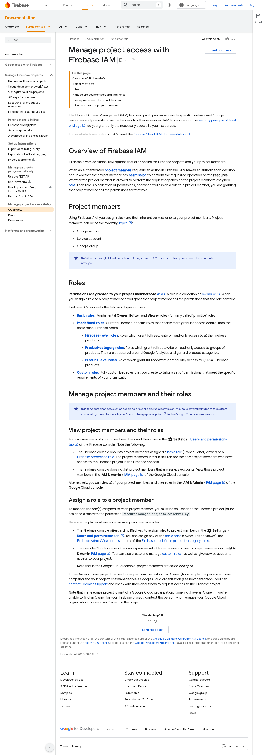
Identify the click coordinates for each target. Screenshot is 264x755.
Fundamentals (36, 26)
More (106, 5)
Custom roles (88, 373)
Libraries (65, 699)
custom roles (172, 554)
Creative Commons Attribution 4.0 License (179, 638)
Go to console (233, 5)
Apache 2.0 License (97, 643)
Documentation (20, 17)
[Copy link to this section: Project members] (125, 207)
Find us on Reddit (136, 686)
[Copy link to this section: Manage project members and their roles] (195, 394)
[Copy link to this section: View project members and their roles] (167, 430)
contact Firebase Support (88, 584)
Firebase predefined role (95, 457)
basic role (174, 452)
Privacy (76, 746)
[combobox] (142, 5)
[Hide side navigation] (50, 747)
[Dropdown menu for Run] (73, 5)
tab (98, 536)
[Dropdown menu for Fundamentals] (50, 27)
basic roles (173, 536)
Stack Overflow (199, 686)
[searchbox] (28, 40)
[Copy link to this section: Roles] (89, 283)
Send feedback (220, 50)
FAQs (192, 713)
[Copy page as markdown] (133, 60)
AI (60, 26)
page (131, 475)
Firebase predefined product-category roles (175, 541)
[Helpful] (227, 39)
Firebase (74, 39)
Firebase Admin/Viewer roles (98, 541)
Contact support (199, 680)
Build (45, 5)
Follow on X (132, 693)
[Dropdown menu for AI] (67, 27)
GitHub (65, 706)
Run (65, 5)
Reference (122, 26)
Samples (143, 26)
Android (112, 729)
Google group (198, 693)
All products (210, 729)
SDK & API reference (73, 686)
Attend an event (135, 706)
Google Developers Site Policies (154, 643)
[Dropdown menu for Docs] (94, 5)
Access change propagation (143, 414)
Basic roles (86, 316)
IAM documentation (160, 134)
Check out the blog (137, 680)
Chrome (131, 729)
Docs (85, 5)
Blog (214, 5)
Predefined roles (90, 323)
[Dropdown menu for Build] (54, 5)
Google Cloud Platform (179, 729)
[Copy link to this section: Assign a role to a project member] (158, 500)
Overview (12, 26)
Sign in (254, 5)
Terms (64, 746)
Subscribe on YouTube (139, 699)
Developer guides (71, 680)
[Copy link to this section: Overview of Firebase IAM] (151, 151)
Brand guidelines (200, 706)
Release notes (198, 699)
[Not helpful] (233, 39)
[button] (24, 64)
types (123, 223)
